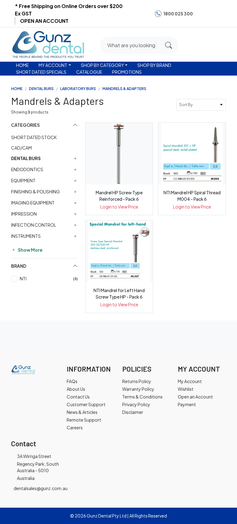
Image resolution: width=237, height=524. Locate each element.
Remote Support (84, 420)
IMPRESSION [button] (24, 214)
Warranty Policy (138, 389)
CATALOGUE (89, 72)
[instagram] (210, 13)
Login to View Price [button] (119, 206)
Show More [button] (30, 250)
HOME (22, 65)
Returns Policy (136, 381)
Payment (187, 404)
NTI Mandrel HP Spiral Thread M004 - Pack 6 (192, 196)
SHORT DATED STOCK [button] (34, 137)
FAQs (72, 381)
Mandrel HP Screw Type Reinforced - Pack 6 (119, 196)
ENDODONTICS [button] (27, 169)
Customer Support (86, 404)
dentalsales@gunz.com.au (41, 488)
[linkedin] (220, 13)
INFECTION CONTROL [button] (33, 225)
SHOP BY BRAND (154, 65)
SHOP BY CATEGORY (102, 65)
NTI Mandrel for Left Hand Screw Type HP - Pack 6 (119, 293)
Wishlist (185, 389)
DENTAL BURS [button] (26, 158)
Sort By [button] (186, 104)
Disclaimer (132, 412)
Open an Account (195, 396)
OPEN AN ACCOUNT (44, 21)
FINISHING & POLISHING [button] (35, 191)
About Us (76, 389)
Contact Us (78, 396)
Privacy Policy (136, 404)
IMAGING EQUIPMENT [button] (33, 202)
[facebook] (201, 13)
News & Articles (82, 412)
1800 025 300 (178, 13)
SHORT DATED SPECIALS (41, 72)
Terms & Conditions (142, 396)
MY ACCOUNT (53, 65)
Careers (75, 427)
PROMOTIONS (127, 72)
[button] (196, 43)
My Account (190, 381)
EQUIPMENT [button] (23, 180)
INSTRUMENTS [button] (26, 236)
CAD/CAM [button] (21, 148)
